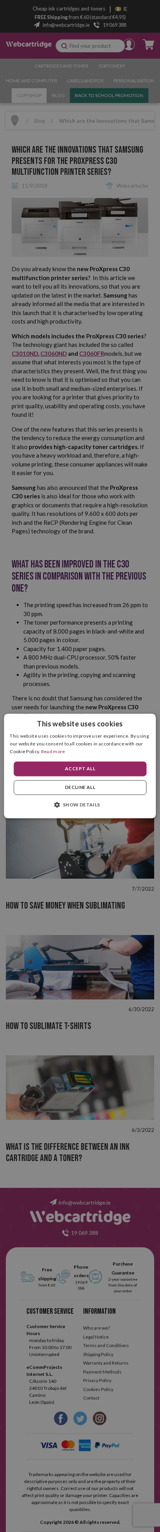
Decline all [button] (80, 787)
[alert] (80, 766)
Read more (53, 751)
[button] (80, 805)
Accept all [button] (80, 768)
